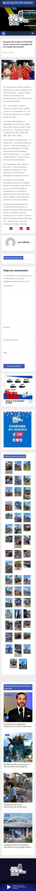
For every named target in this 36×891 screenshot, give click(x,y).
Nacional (13, 694)
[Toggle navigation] (32, 33)
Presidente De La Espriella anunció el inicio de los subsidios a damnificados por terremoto (18, 726)
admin (26, 242)
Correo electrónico (11, 340)
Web (5, 353)
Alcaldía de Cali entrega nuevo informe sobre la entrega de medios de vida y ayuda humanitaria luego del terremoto (17, 767)
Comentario (9, 286)
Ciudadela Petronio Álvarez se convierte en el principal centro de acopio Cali (17, 847)
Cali (7, 694)
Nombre (7, 327)
